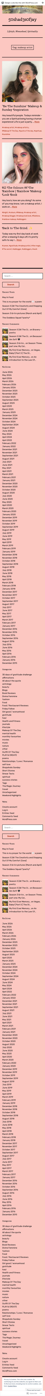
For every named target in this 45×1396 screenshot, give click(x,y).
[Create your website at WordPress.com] (22, 2)
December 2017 (9, 592)
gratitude (14, 246)
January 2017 (8, 626)
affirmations (8, 678)
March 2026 (7, 381)
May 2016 (6, 650)
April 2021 (7, 471)
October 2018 (8, 561)
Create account (9, 807)
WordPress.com (9, 819)
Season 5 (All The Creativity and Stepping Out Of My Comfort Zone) (22, 307)
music (5, 742)
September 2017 (10, 601)
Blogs (5, 690)
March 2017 (7, 619)
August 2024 (8, 428)
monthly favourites (11, 736)
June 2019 (7, 536)
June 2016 (7, 647)
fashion (6, 699)
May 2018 (6, 576)
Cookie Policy (12, 1386)
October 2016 (8, 635)
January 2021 (8, 480)
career (5, 246)
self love (6, 764)
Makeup (20, 212)
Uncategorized (9, 792)
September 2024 (10, 424)
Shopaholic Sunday (11, 767)
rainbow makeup (9, 219)
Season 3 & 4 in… (17, 343)
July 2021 (6, 462)
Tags (4, 783)
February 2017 (9, 623)
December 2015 (9, 663)
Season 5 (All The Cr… (19, 329)
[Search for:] (22, 276)
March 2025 (7, 409)
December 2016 (9, 629)
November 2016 (9, 632)
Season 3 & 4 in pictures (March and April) (22, 313)
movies (5, 739)
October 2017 (8, 598)
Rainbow (36, 216)
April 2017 (7, 616)
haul (4, 718)
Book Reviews (9, 693)
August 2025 (8, 403)
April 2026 (7, 378)
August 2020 (8, 493)
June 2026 (7, 372)
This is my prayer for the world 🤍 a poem (22, 301)
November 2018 (9, 558)
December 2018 (9, 554)
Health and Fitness (11, 721)
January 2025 (9, 412)
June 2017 (7, 610)
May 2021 (6, 468)
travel (5, 789)
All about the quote (11, 681)
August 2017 (8, 604)
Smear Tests (8, 773)
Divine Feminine (9, 696)
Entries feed (8, 813)
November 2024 (9, 418)
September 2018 (10, 564)
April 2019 (7, 542)
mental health (9, 733)
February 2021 (9, 477)
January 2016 (8, 660)
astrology (6, 684)
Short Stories (8, 770)
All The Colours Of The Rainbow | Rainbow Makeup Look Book (21, 191)
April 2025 (7, 406)
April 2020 (7, 505)
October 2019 (8, 523)
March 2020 (8, 508)
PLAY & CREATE (9, 755)
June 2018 (7, 573)
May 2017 (6, 613)
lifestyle (6, 727)
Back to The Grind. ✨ (17, 228)
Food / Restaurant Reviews (15, 705)
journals (6, 724)
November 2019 (9, 520)
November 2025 (9, 393)
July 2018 (7, 570)
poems (5, 758)
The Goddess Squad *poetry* (16, 317)
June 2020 (7, 499)
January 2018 (8, 589)
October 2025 (8, 397)
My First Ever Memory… (20, 350)
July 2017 (6, 607)
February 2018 (9, 585)
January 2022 (9, 446)
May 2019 (6, 539)
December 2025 (9, 390)
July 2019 (6, 533)
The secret (7, 249)
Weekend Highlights (11, 795)
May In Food (7, 297)
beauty (5, 687)
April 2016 (7, 653)
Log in (5, 810)
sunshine (6, 134)
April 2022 (7, 440)
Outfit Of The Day (10, 752)
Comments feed (10, 816)
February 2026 (9, 384)
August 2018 (8, 567)
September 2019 (10, 527)
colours (12, 212)
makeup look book (24, 216)
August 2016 (8, 641)
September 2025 (10, 400)
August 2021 (8, 459)
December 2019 (9, 517)
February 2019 (9, 548)
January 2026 (9, 387)
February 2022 (9, 443)
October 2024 (8, 421)
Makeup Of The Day (10, 131)
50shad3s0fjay (22, 19)
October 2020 (9, 489)
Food (4, 702)
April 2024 (7, 437)
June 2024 (7, 431)
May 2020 (7, 502)
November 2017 (9, 595)
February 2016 (9, 657)
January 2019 (8, 551)
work (35, 249)
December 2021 (9, 449)
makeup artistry (22, 127)
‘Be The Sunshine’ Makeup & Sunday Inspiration (22, 108)
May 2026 (7, 375)
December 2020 (10, 483)
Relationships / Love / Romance (17, 761)
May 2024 (7, 434)
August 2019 (8, 530)
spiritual (38, 131)
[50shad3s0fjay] (22, 9)
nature (5, 746)
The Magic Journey (11, 786)
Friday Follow (8, 708)
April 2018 (7, 579)
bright (5, 212)
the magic (36, 246)
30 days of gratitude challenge (17, 674)
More (36, 122)
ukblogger (17, 249)
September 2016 (10, 638)
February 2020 (9, 511)
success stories (9, 780)
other (5, 749)
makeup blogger (9, 216)
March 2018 (7, 582)
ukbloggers (22, 219)
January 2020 (9, 514)
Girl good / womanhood (13, 712)
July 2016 (6, 644)
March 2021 (7, 474)
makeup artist (8, 127)
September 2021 (10, 455)
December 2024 (9, 415)
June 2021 (7, 465)
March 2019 (7, 545)
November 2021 (9, 452)
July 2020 (7, 496)
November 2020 (10, 486)
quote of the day (26, 131)
